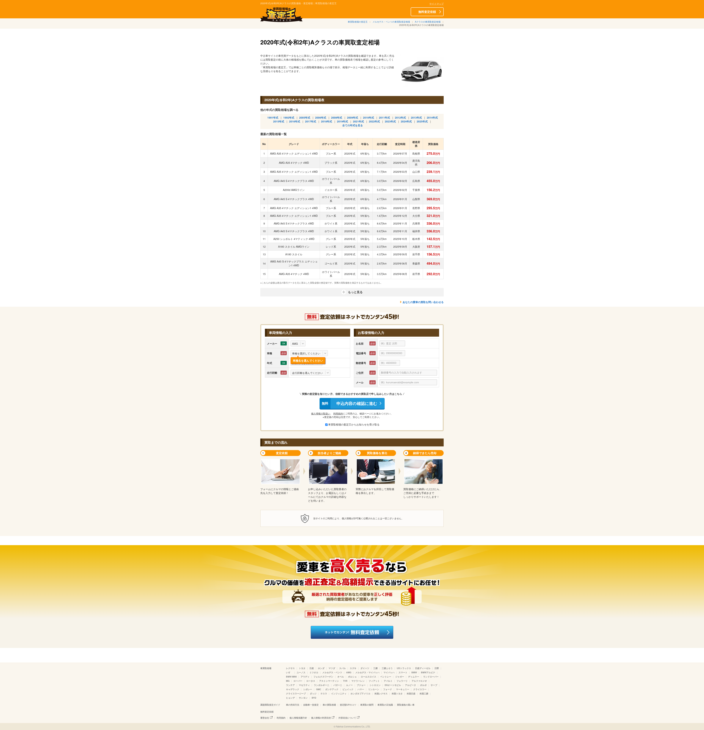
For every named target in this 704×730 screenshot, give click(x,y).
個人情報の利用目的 (321, 717)
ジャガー (399, 676)
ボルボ (423, 685)
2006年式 (320, 117)
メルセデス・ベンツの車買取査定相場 (391, 21)
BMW (414, 672)
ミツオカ (313, 672)
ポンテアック (331, 689)
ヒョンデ (290, 697)
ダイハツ (364, 668)
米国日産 (411, 693)
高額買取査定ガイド (270, 704)
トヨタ (302, 668)
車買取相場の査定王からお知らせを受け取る (354, 424)
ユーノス (301, 672)
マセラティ (304, 685)
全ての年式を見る (352, 125)
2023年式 (390, 121)
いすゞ (289, 672)
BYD (314, 697)
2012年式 (400, 117)
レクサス (290, 668)
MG (287, 680)
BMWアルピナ (428, 672)
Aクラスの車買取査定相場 (428, 21)
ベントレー (385, 676)
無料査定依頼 (427, 12)
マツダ (332, 668)
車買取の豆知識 (385, 704)
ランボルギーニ (321, 685)
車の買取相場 (329, 704)
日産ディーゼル (422, 668)
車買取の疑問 (366, 704)
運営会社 (264, 717)
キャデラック (292, 689)
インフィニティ (338, 693)
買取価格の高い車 (406, 704)
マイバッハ (389, 672)
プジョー (361, 685)
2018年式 (326, 121)
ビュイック (347, 689)
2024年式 (406, 121)
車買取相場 (265, 668)
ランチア (290, 685)
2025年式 (422, 121)
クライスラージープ (296, 693)
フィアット (374, 680)
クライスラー (419, 689)
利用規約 (338, 413)
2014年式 (432, 117)
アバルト (388, 680)
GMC (318, 689)
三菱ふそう (387, 668)
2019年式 (342, 121)
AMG (348, 672)
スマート (403, 672)
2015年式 (278, 121)
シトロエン (375, 685)
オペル (340, 676)
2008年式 (336, 117)
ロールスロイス (368, 676)
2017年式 (310, 121)
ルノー (349, 685)
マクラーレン (358, 680)
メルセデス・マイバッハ (367, 672)
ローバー (298, 680)
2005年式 (304, 117)
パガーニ (337, 685)
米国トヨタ (397, 693)
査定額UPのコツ (348, 704)
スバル (342, 668)
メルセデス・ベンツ (332, 672)
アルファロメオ (419, 680)
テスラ (323, 693)
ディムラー (413, 676)
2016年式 (294, 121)
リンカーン (373, 689)
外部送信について (347, 717)
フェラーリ (402, 680)
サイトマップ (436, 3)
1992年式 (288, 117)
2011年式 (384, 117)
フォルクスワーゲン (323, 676)
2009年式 (352, 117)
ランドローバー (431, 676)
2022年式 (374, 121)
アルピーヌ (410, 685)
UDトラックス (404, 668)
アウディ (305, 676)
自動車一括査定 (311, 704)
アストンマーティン (329, 680)
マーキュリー (402, 689)
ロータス (310, 680)
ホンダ (321, 668)
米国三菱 (423, 693)
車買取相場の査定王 (358, 21)
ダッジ (313, 693)
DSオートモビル (393, 685)
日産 (311, 668)
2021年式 (358, 121)
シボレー (307, 689)
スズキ (353, 668)
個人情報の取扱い (320, 413)
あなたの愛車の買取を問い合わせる (423, 302)
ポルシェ (352, 676)
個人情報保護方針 (298, 717)
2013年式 (416, 117)
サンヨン (303, 697)
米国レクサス (381, 693)
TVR (345, 680)
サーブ (434, 685)
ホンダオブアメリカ (360, 693)
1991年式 (272, 117)
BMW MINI (291, 676)
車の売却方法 (292, 704)
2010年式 (368, 117)
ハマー (361, 689)
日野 (436, 668)
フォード (387, 689)
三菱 (375, 668)
